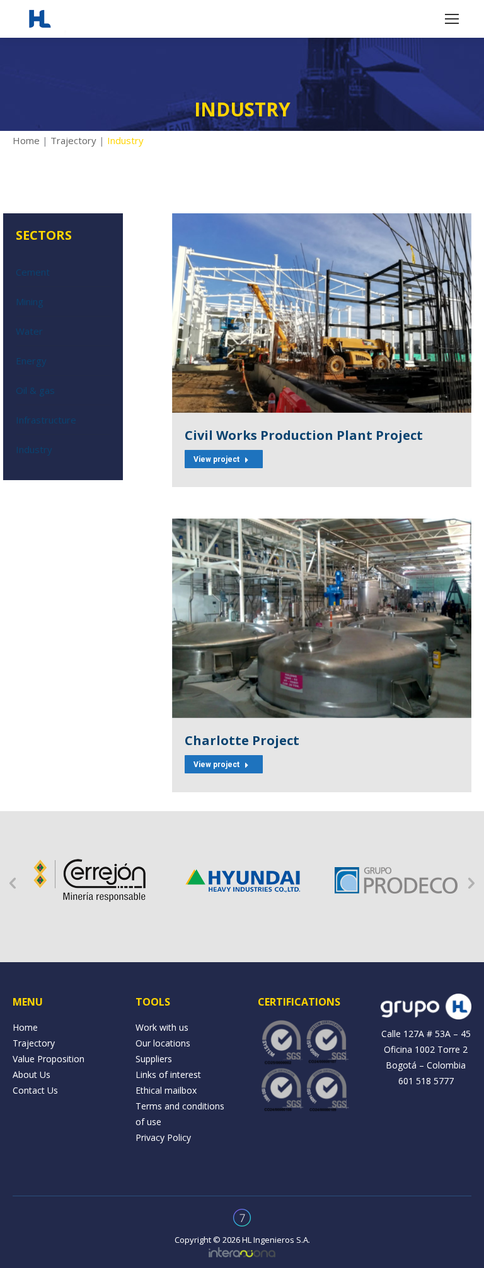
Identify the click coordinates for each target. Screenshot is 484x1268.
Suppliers (153, 1059)
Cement (33, 272)
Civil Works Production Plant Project (304, 435)
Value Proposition (48, 1059)
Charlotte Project (242, 740)
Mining (29, 301)
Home (26, 140)
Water (29, 331)
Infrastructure (46, 419)
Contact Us (35, 1090)
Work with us (161, 1027)
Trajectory (73, 140)
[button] (12, 883)
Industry (34, 449)
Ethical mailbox (166, 1090)
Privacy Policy (163, 1137)
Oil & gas (35, 390)
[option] (89, 880)
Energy (31, 360)
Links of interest (168, 1074)
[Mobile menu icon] (452, 19)
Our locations (162, 1043)
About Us (31, 1074)
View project (216, 459)
